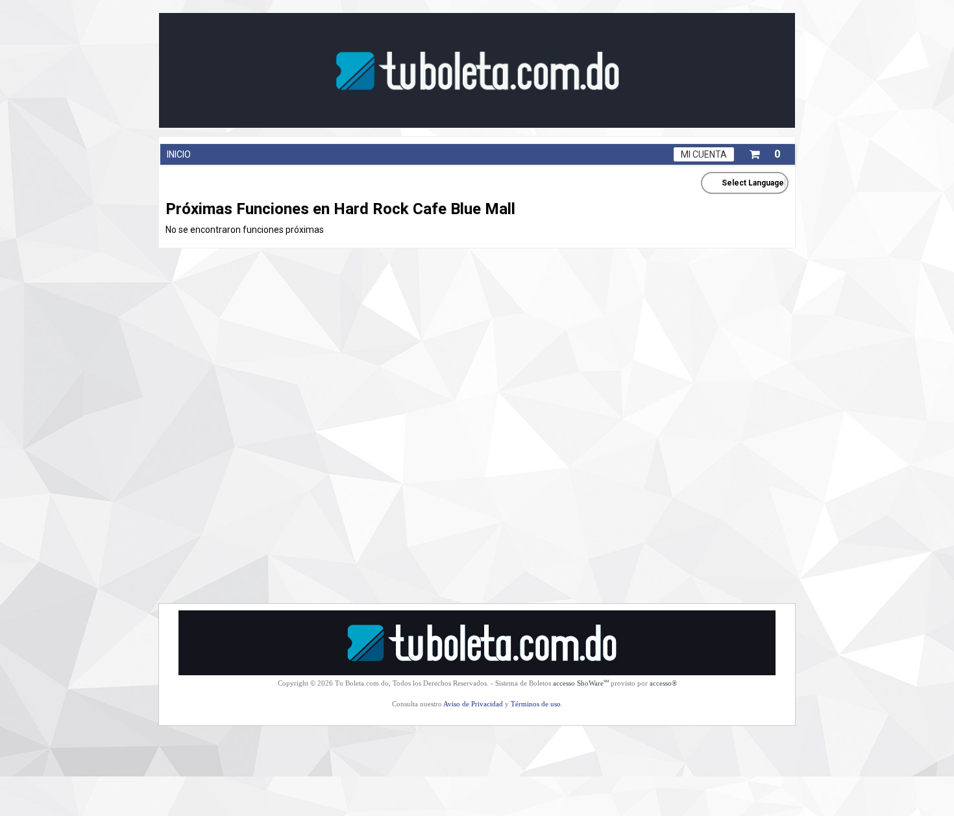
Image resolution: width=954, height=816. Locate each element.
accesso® (663, 683)
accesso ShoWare (581, 683)
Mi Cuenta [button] (704, 154)
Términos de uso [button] (536, 704)
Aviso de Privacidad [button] (473, 704)
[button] (764, 151)
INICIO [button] (179, 154)
